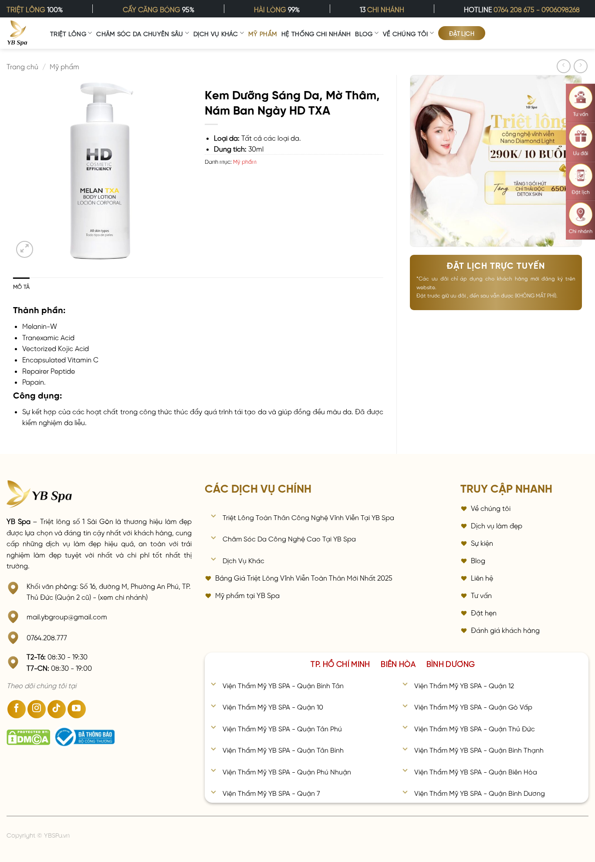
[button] (24, 249)
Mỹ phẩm (64, 65)
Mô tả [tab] (21, 286)
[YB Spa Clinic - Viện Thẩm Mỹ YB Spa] (17, 33)
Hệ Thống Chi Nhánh (316, 33)
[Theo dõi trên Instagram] (36, 709)
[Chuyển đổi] (213, 516)
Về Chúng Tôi (405, 33)
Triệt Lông (68, 33)
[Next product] (563, 66)
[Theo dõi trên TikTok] (56, 709)
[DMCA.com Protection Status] (28, 737)
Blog (363, 33)
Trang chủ (22, 65)
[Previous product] (580, 66)
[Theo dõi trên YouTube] (77, 709)
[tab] (340, 662)
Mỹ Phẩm (262, 33)
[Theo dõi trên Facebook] (16, 709)
